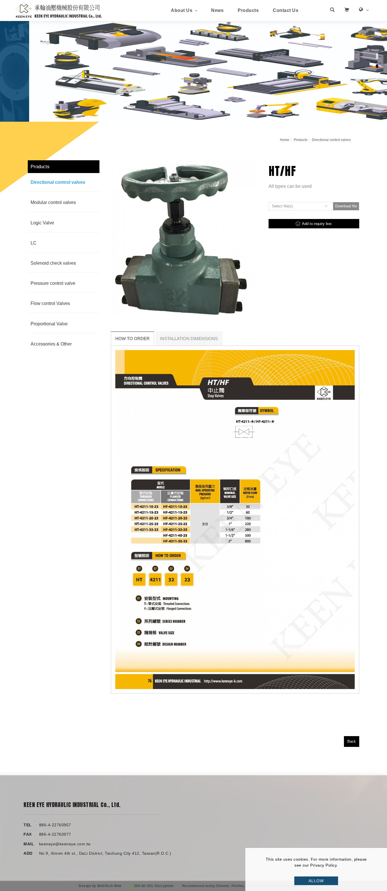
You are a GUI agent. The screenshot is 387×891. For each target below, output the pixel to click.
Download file (346, 206)
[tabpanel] (193, 71)
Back (351, 741)
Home (284, 140)
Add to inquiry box (316, 224)
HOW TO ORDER (132, 338)
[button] (332, 10)
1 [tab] (377, 56)
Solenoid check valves (53, 263)
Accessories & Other (51, 344)
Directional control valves (331, 140)
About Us (181, 10)
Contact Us (285, 10)
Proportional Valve (49, 323)
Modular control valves (53, 202)
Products (248, 10)
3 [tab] (377, 76)
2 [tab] (377, 66)
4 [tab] (377, 86)
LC (34, 243)
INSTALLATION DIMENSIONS (189, 338)
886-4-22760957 (55, 825)
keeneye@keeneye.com (62, 844)
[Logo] (59, 10)
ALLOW (316, 881)
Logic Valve (42, 222)
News (217, 10)
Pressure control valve (53, 283)
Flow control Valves (50, 303)
